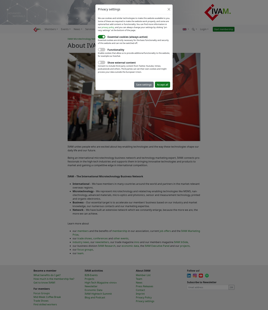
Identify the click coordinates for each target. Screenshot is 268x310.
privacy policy (108, 27)
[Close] (168, 9)
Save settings (144, 84)
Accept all (162, 84)
